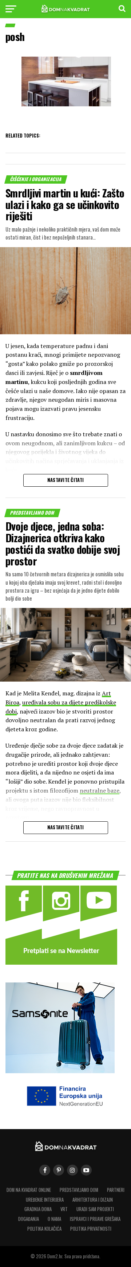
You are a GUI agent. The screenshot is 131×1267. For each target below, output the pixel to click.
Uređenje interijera (45, 1199)
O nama (54, 1218)
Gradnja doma (38, 1209)
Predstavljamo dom (79, 1189)
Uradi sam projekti (95, 1209)
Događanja (28, 1218)
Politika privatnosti (90, 1228)
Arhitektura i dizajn (92, 1199)
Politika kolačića (44, 1228)
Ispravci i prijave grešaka (95, 1218)
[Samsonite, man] (60, 1071)
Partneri (115, 1189)
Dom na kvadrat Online (29, 1189)
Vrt (64, 1209)
